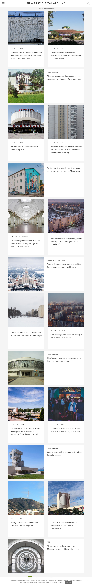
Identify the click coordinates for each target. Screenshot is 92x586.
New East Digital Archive (46, 3)
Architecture (17, 49)
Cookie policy (59, 582)
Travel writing (17, 424)
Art (52, 518)
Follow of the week (20, 236)
